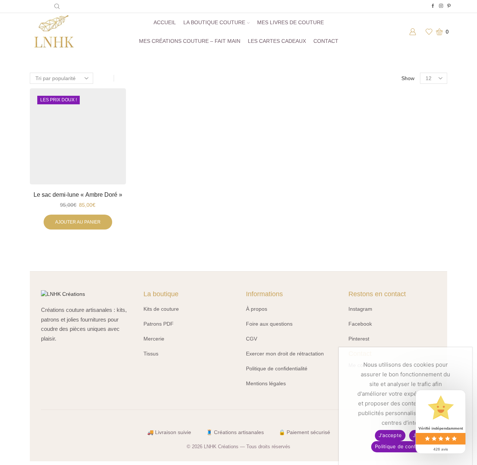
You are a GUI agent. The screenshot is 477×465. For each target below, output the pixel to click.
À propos (256, 309)
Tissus (150, 354)
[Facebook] (433, 6)
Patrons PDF (158, 324)
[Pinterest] (449, 6)
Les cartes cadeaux (277, 41)
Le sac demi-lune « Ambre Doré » (78, 195)
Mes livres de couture (290, 22)
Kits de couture (161, 309)
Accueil (165, 22)
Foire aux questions (269, 324)
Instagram (360, 309)
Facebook (360, 324)
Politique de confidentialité (276, 368)
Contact (325, 41)
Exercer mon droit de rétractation (285, 354)
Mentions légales (266, 383)
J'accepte (390, 435)
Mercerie (153, 339)
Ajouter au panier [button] (78, 222)
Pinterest (358, 339)
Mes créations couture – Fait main (189, 41)
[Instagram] (441, 6)
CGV (251, 339)
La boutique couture (214, 22)
